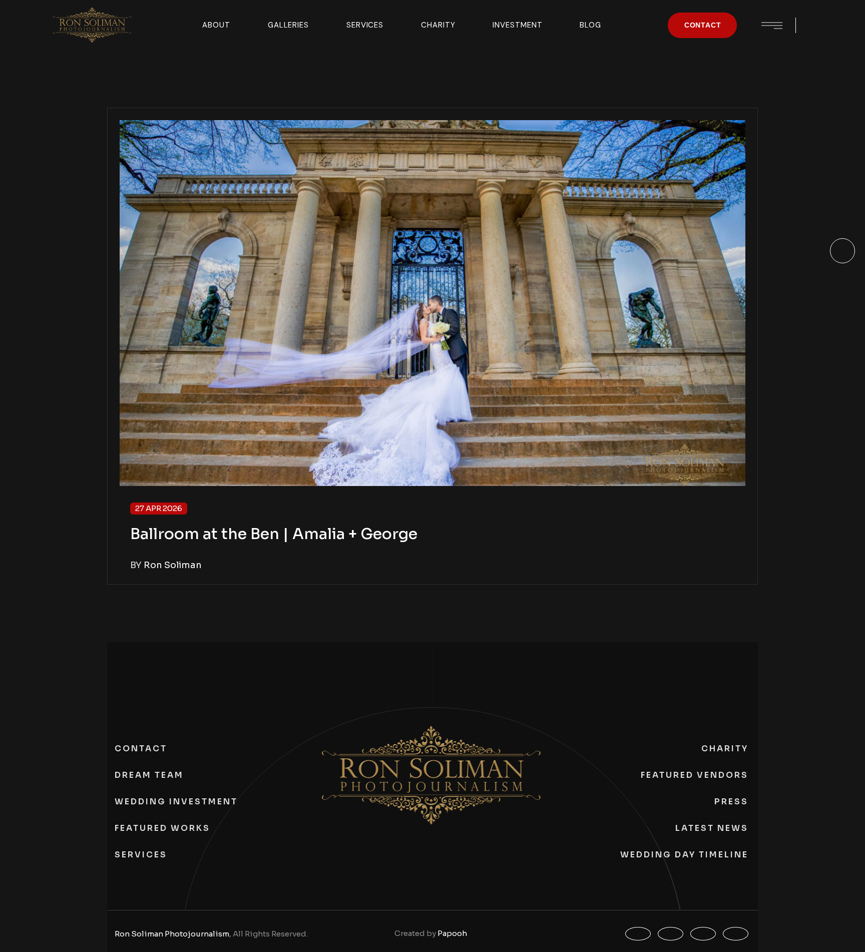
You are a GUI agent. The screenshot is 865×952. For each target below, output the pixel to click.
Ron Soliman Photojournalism (172, 933)
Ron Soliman (173, 565)
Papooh (452, 933)
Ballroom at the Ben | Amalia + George (273, 534)
